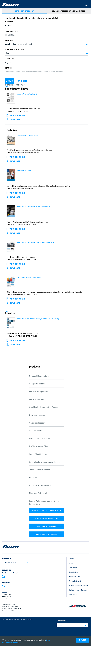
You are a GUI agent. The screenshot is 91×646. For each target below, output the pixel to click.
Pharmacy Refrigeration (39, 493)
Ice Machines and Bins (38, 446)
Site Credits (73, 594)
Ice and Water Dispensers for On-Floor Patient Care (45, 502)
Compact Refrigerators (38, 376)
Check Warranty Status (46, 534)
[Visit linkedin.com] (3, 576)
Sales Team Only (74, 577)
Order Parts (73, 568)
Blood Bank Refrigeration (39, 485)
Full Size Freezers (36, 399)
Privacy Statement (75, 581)
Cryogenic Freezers (37, 423)
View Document (22, 117)
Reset (24, 81)
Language (9, 59)
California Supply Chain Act (77, 590)
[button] (87, 4)
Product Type (11, 31)
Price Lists (33, 477)
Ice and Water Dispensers (39, 438)
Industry (9, 22)
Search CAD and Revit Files (46, 518)
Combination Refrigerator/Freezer (43, 407)
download (15, 120)
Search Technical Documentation (46, 510)
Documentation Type (14, 50)
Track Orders (73, 572)
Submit (9, 81)
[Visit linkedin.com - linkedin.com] (3, 586)
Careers (71, 563)
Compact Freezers (37, 384)
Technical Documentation (39, 470)
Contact (71, 559)
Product (9, 40)
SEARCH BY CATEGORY (24, 11)
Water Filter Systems (37, 454)
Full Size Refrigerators (38, 391)
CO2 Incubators (35, 430)
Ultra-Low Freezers (37, 415)
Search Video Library (46, 526)
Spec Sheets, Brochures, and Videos (44, 462)
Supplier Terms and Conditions (79, 586)
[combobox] (72, 625)
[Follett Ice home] (11, 547)
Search (8, 68)
